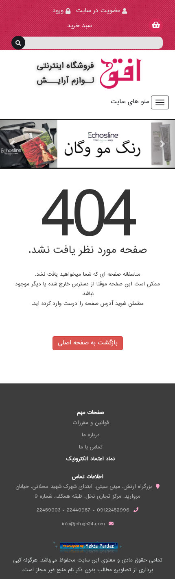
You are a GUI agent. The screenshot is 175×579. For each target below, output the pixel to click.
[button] (13, 144)
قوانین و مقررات (91, 423)
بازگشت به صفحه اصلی (88, 342)
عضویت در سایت (98, 10)
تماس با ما (91, 447)
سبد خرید (78, 25)
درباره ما (91, 435)
